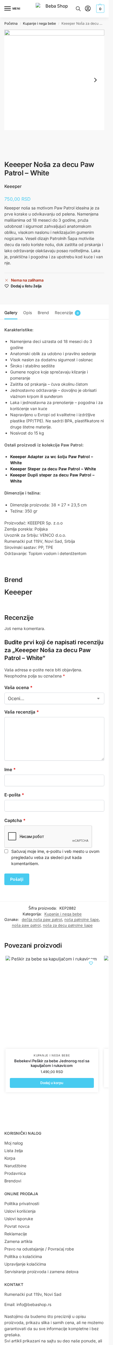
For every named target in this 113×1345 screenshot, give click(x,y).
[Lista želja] (91, 963)
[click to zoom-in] (54, 80)
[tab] (10, 312)
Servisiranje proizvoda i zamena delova (41, 1271)
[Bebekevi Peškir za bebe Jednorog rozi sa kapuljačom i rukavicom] (52, 1002)
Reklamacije (15, 1233)
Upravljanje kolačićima (25, 1264)
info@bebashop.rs (34, 1304)
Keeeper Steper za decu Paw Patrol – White (53, 468)
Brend (43, 312)
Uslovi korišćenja (20, 1211)
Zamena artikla (18, 1241)
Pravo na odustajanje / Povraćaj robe (39, 1248)
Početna (11, 23)
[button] (99, 9)
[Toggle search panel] (78, 8)
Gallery (10, 312)
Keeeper (13, 186)
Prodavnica (15, 1173)
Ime (10, 769)
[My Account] (87, 9)
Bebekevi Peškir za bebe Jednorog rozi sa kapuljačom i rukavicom (51, 1063)
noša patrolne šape (81, 919)
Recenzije (67, 312)
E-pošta (14, 795)
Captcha (14, 820)
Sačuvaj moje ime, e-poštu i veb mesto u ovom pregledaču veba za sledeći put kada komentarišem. (55, 857)
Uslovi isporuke (18, 1218)
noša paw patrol (26, 925)
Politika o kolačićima (23, 1256)
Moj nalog (13, 1143)
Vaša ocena (18, 687)
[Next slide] (95, 80)
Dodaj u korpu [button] (51, 1083)
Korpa (9, 1158)
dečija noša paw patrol (42, 919)
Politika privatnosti (21, 1203)
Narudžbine (15, 1165)
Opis (27, 312)
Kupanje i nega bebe (39, 23)
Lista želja (13, 1150)
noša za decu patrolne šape (68, 925)
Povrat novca (17, 1226)
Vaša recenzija (21, 712)
